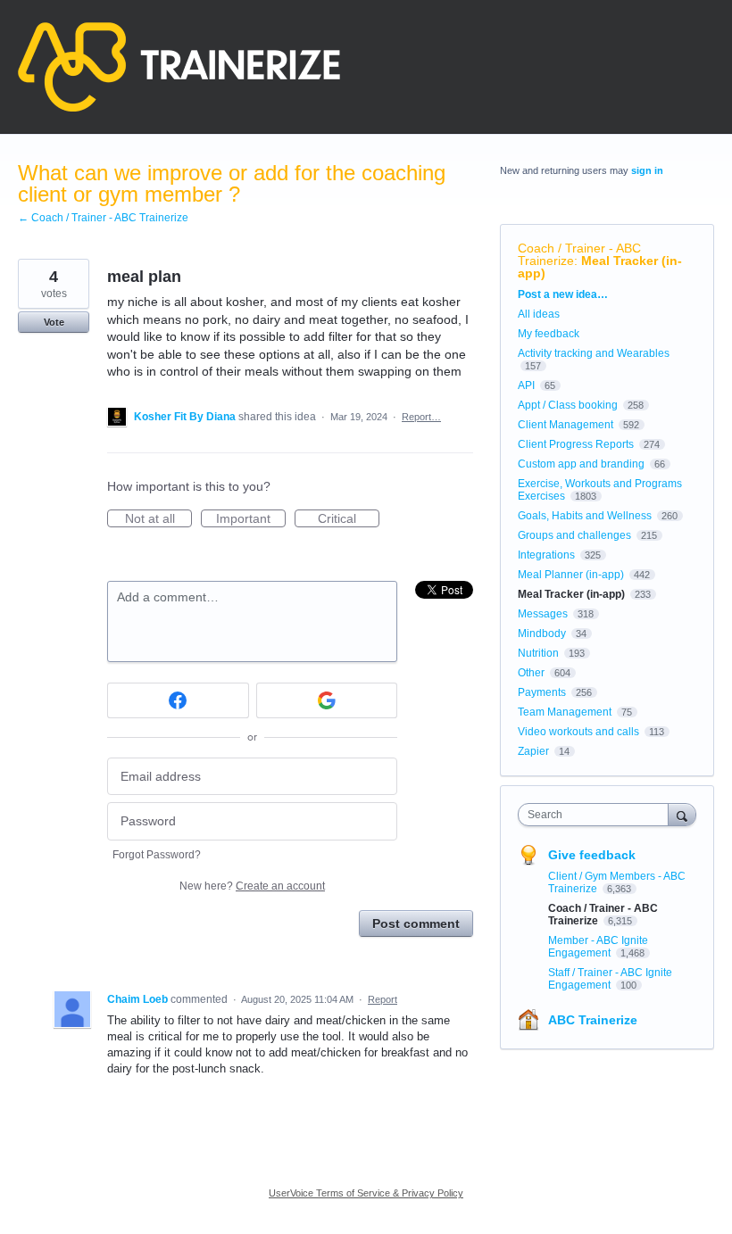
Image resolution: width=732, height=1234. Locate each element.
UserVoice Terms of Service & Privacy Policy (366, 1193)
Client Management (565, 424)
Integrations (546, 555)
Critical (348, 519)
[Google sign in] (327, 700)
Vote (54, 322)
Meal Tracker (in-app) (600, 266)
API (526, 385)
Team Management (564, 712)
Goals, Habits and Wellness (585, 515)
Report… (421, 416)
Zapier (533, 751)
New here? (252, 886)
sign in (647, 170)
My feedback (548, 333)
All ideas (539, 314)
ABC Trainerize (592, 1020)
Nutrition (538, 653)
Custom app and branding (581, 464)
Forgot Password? (156, 855)
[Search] (682, 814)
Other (531, 673)
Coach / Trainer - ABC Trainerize (579, 254)
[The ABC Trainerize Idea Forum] (179, 67)
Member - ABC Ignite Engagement (598, 946)
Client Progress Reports (576, 444)
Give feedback (592, 855)
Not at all (158, 519)
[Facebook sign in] (178, 700)
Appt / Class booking (568, 405)
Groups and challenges (574, 535)
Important (251, 519)
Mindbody (542, 633)
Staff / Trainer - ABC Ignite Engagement (610, 978)
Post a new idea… (563, 294)
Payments (542, 692)
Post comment (416, 923)
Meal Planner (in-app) (571, 574)
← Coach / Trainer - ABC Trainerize (103, 217)
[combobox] (597, 814)
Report (382, 999)
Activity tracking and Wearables (594, 353)
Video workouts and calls (578, 731)
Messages (543, 614)
